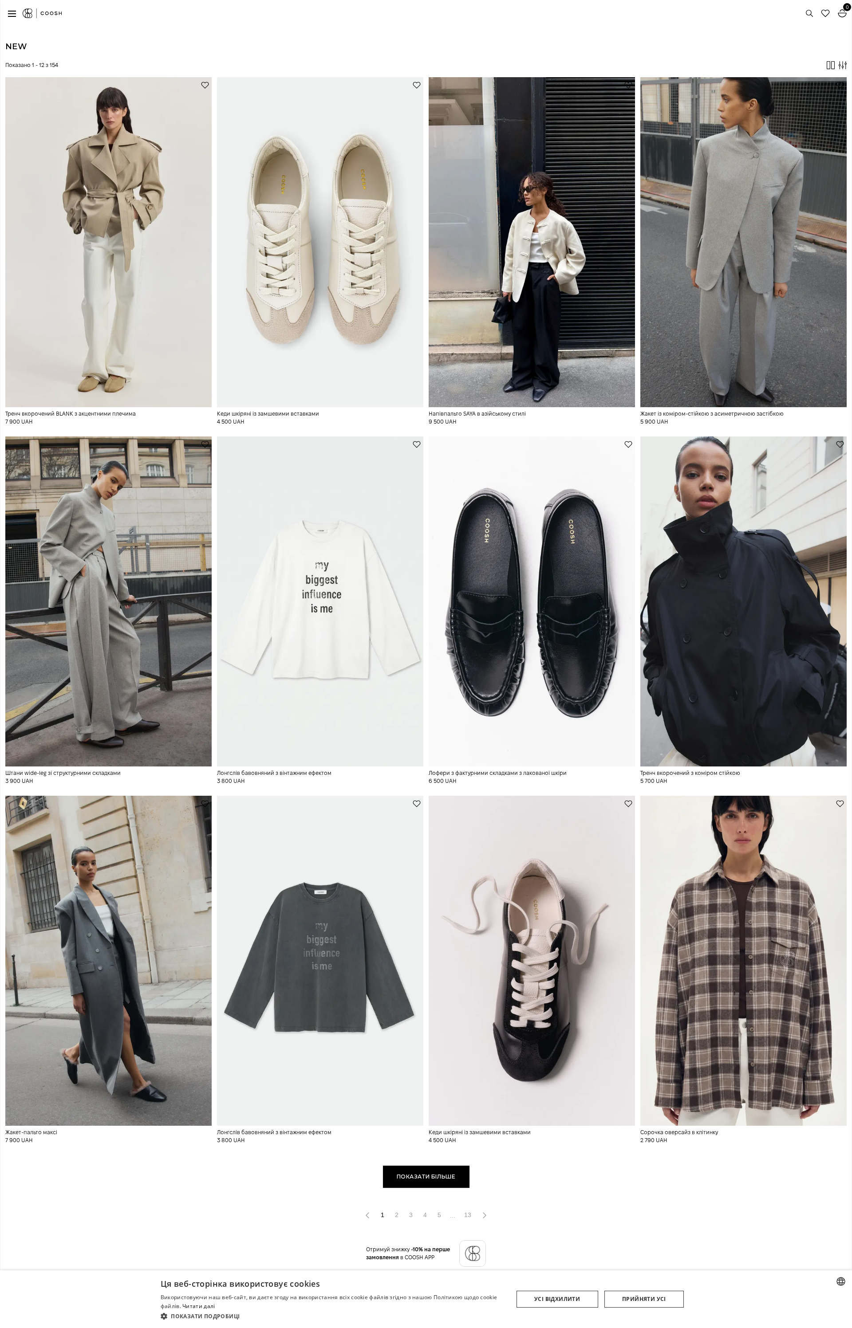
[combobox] (840, 1281)
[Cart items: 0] (842, 13)
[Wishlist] (825, 13)
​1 (382, 1214)
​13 (467, 1214)
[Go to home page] (42, 13)
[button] (332, 1316)
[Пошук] (809, 13)
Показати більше (426, 1176)
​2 (396, 1214)
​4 (425, 1214)
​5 (439, 1214)
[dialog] (426, 1299)
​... (452, 1215)
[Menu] (12, 13)
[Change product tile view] (831, 65)
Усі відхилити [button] (557, 1299)
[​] (485, 1215)
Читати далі (198, 1306)
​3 (411, 1214)
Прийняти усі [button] (644, 1299)
